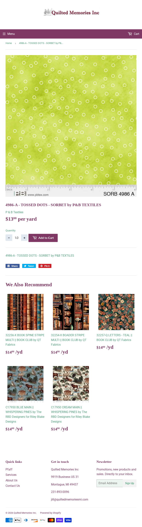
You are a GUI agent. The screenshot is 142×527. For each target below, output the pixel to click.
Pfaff (9, 469)
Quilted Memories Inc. (25, 512)
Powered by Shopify (50, 512)
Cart (136, 34)
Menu (11, 34)
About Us (11, 480)
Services (11, 475)
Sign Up (129, 483)
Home (9, 43)
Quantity (11, 230)
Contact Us (13, 486)
